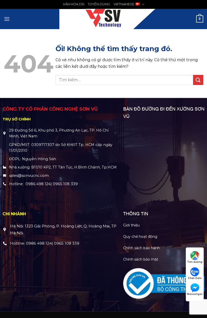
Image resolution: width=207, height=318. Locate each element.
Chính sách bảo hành (141, 248)
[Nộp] (198, 80)
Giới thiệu (131, 225)
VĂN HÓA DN (73, 4)
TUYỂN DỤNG (99, 4)
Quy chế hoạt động (140, 236)
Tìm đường (194, 262)
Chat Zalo (195, 278)
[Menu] (7, 19)
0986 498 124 (37, 184)
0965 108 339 (65, 184)
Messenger (195, 294)
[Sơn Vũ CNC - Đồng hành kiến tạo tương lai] (103, 19)
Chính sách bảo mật (140, 259)
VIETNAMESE (124, 4)
